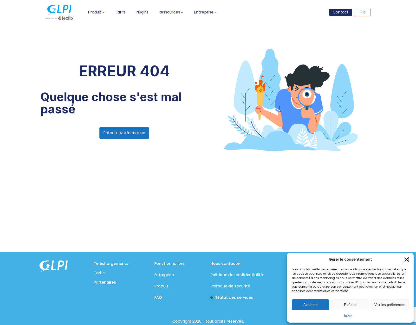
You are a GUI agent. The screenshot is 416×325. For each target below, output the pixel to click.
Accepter (310, 305)
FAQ (158, 297)
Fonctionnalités (169, 263)
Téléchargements (111, 263)
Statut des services (234, 297)
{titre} (348, 316)
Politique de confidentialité (236, 275)
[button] (406, 259)
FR (362, 12)
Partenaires (105, 282)
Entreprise (164, 275)
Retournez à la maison (124, 133)
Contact (341, 12)
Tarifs (99, 273)
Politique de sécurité (230, 286)
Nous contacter (225, 263)
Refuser (350, 305)
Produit (161, 286)
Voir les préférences (390, 305)
